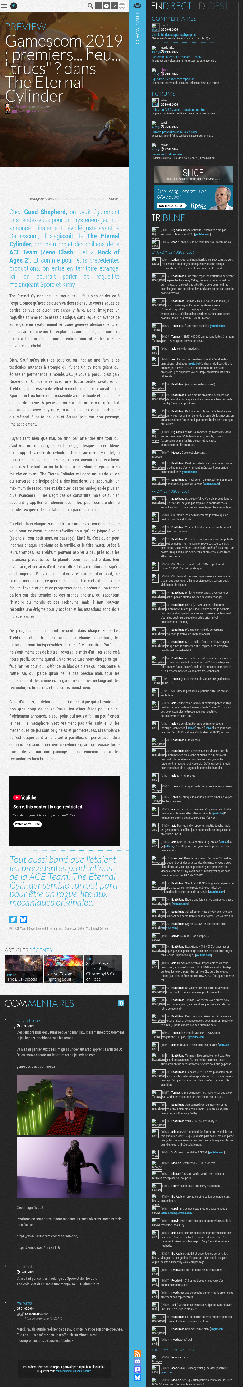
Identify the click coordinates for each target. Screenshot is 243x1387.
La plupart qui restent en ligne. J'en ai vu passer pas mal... (185, 113)
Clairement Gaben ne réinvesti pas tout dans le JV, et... (182, 38)
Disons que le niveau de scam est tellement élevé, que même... (186, 83)
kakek (164, 100)
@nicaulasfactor (39, 111)
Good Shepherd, (45, 211)
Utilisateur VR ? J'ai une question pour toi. (178, 110)
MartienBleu (167, 47)
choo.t (164, 25)
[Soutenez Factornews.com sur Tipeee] (193, 209)
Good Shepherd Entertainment (88, 199)
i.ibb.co (191, 728)
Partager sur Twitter (13, 919)
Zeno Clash (57, 252)
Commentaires (174, 18)
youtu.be (194, 363)
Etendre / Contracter (137, 1345)
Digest (213, 5)
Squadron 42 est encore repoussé (173, 79)
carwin (164, 122)
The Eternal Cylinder (97, 928)
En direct (171, 5)
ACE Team (62, 199)
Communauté (137, 670)
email (20, 111)
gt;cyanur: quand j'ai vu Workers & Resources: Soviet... (182, 135)
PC (121, 199)
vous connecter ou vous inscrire (73, 1371)
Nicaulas (22, 106)
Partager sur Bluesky (23, 919)
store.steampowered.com (176, 1213)
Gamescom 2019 (74, 928)
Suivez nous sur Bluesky (137, 1377)
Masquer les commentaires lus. (121, 1003)
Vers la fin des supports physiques (174, 35)
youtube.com (202, 234)
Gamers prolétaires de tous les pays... (175, 132)
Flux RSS (137, 1353)
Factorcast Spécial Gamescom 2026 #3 (177, 57)
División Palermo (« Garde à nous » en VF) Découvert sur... (185, 158)
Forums (164, 93)
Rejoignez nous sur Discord (137, 1361)
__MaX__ (166, 70)
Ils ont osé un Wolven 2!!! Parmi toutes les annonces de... (184, 60)
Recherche (90, 5)
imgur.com (217, 1329)
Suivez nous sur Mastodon (137, 1369)
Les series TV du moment (168, 154)
